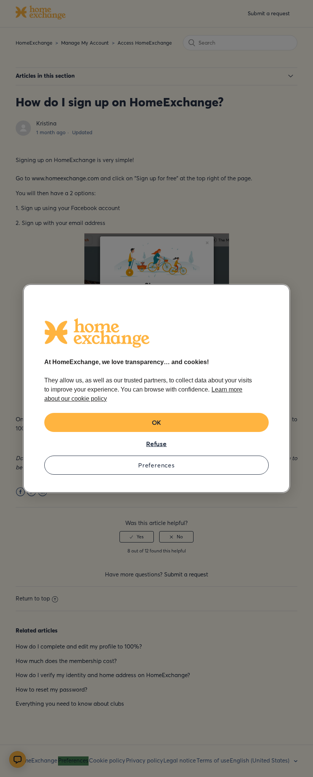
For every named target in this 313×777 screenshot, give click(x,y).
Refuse (156, 444)
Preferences (156, 465)
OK (156, 422)
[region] (156, 388)
